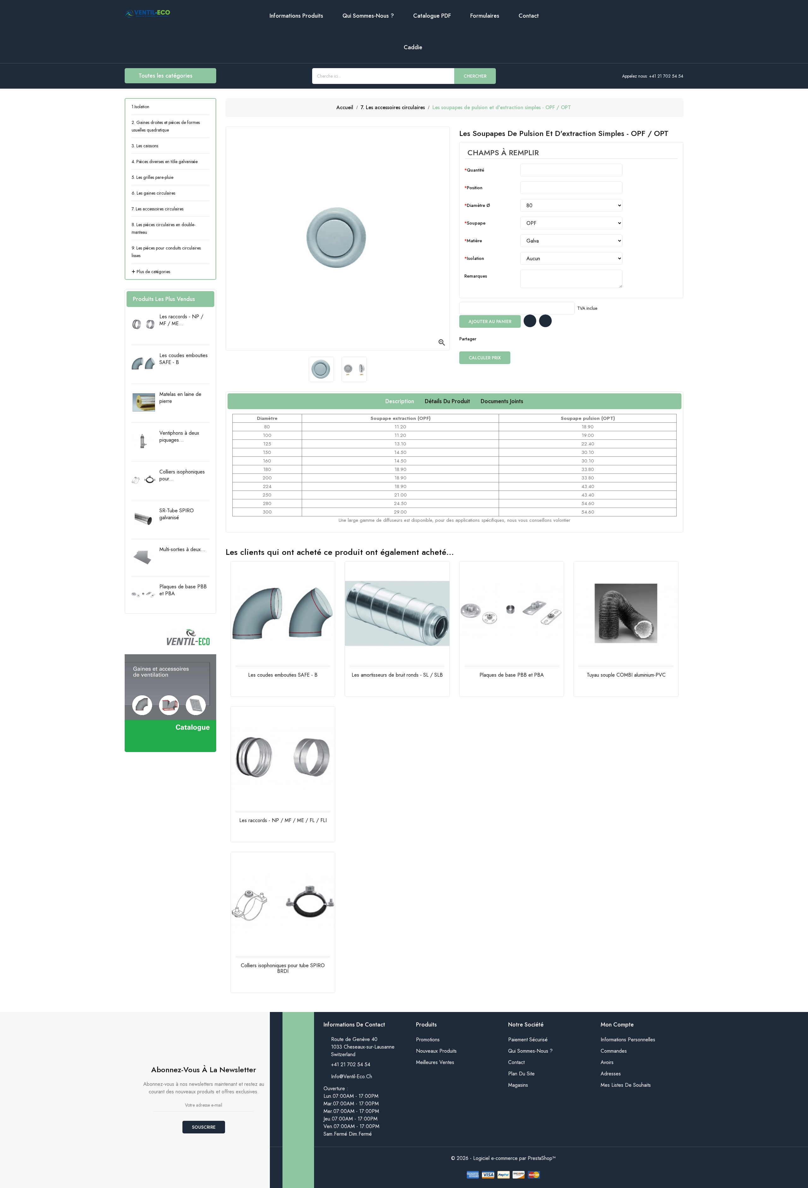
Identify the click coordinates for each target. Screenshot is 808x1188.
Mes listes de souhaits (626, 1085)
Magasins (518, 1085)
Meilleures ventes (435, 1062)
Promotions (428, 1039)
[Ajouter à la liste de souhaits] (530, 321)
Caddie (413, 47)
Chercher (475, 76)
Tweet (495, 338)
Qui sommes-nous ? (368, 16)
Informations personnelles (628, 1039)
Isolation (475, 258)
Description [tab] (399, 401)
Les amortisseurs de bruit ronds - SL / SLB (397, 675)
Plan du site (521, 1073)
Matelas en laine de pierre (180, 398)
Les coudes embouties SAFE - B (183, 359)
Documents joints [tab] (502, 401)
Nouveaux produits (436, 1051)
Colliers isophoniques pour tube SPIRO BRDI (283, 968)
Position (475, 188)
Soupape (476, 223)
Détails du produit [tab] (447, 401)
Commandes (614, 1051)
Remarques (475, 276)
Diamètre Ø (478, 205)
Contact (529, 16)
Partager (482, 338)
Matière (474, 241)
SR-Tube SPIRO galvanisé (176, 514)
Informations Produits (296, 16)
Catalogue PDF (432, 16)
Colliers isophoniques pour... (182, 475)
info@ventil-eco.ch (351, 1076)
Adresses (611, 1073)
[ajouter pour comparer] (545, 321)
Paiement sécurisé (528, 1039)
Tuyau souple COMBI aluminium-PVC (626, 675)
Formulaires (484, 16)
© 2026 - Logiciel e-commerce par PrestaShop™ (503, 1158)
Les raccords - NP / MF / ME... (181, 320)
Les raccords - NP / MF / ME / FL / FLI (283, 820)
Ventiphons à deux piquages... (179, 436)
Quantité (475, 170)
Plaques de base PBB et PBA (183, 590)
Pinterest (508, 338)
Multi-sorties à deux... (182, 549)
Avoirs (607, 1062)
